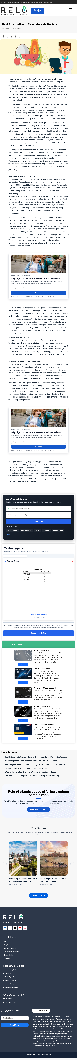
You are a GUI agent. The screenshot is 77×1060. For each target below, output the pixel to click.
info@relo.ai (10, 999)
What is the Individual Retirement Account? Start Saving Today (30, 772)
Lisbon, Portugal (10, 984)
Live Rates (15, 556)
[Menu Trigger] (70, 8)
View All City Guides (38, 895)
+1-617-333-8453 (12, 1002)
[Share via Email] (15, 36)
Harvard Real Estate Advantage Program (47, 82)
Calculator (38, 556)
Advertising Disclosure (11, 952)
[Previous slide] (5, 864)
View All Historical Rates (38, 614)
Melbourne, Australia (11, 987)
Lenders (61, 556)
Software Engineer (12, 530)
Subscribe (38, 293)
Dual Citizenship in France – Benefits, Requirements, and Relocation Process (36, 757)
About (6, 941)
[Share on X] (7, 36)
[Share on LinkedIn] (11, 36)
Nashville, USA (9, 977)
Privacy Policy (8, 955)
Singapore (8, 973)
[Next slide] (72, 864)
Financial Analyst (58, 530)
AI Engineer (46, 530)
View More (9, 534)
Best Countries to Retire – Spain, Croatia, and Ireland (26, 768)
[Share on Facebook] (3, 36)
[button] (41, 1011)
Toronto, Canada (10, 980)
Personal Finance (10, 948)
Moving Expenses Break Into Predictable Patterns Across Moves (31, 761)
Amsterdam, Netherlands (13, 970)
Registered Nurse (26, 530)
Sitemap (7, 958)
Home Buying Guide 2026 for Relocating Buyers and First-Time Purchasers (35, 764)
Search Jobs (38, 521)
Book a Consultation (38, 633)
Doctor (37, 530)
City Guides (8, 945)
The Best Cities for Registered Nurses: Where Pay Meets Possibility (32, 776)
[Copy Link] (19, 36)
